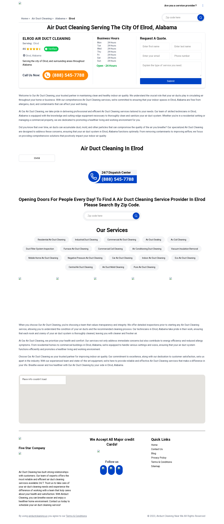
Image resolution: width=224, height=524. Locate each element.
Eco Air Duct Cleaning (185, 258)
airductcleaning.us (38, 516)
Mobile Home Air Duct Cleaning (43, 258)
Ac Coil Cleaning (178, 239)
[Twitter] (111, 470)
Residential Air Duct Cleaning (51, 239)
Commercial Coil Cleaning (110, 249)
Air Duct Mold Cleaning (113, 267)
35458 (37, 158)
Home (24, 18)
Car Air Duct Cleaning (122, 258)
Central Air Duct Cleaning (81, 267)
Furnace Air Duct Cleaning (76, 249)
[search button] (200, 17)
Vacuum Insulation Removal (184, 249)
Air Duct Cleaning (42, 18)
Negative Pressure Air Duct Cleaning (85, 258)
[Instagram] (103, 470)
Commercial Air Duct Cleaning (121, 239)
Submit (170, 81)
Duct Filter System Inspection (40, 249)
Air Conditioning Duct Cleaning (146, 249)
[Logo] (45, 5)
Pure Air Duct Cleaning (144, 267)
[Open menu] (202, 5)
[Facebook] (119, 470)
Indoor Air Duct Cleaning (153, 258)
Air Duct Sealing (153, 239)
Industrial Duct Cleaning (86, 239)
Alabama (60, 18)
